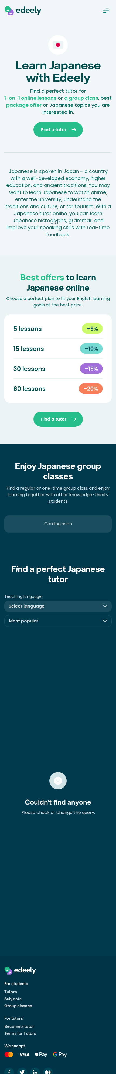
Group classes (18, 1006)
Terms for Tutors (20, 1033)
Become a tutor (19, 1026)
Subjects (13, 999)
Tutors (10, 992)
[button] (58, 606)
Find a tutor (54, 129)
